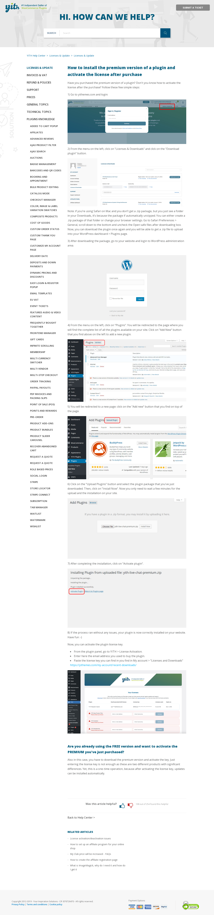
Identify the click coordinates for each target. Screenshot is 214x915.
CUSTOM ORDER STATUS (44, 229)
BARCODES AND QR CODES (45, 170)
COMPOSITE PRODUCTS (44, 216)
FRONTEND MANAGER (43, 333)
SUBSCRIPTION (38, 501)
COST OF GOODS (40, 222)
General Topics (37, 104)
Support (33, 90)
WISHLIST (35, 526)
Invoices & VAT (37, 75)
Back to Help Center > (81, 817)
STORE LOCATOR (40, 488)
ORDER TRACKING (40, 381)
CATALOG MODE (40, 193)
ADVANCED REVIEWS (42, 138)
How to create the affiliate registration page (94, 859)
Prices (31, 97)
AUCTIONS (36, 157)
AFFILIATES (36, 132)
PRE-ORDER (36, 417)
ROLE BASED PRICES (41, 469)
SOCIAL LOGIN (38, 475)
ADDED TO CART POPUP (44, 126)
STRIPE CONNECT (40, 494)
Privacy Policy (18, 904)
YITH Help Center (36, 55)
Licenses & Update (59, 55)
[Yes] (122, 805)
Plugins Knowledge (41, 119)
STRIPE (34, 482)
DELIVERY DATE (39, 256)
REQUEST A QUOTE (41, 456)
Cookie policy (55, 904)
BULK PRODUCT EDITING (44, 187)
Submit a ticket (193, 7)
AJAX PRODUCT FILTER (43, 145)
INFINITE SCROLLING (42, 345)
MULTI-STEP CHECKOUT (44, 375)
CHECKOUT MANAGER (43, 199)
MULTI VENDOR (39, 368)
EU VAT (34, 299)
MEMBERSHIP (37, 352)
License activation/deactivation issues (90, 838)
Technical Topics (39, 112)
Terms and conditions (37, 904)
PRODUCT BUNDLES (41, 429)
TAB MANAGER (39, 507)
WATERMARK (37, 520)
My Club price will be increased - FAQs (90, 854)
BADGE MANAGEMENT (43, 164)
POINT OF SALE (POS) (42, 404)
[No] (130, 805)
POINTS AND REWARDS (43, 410)
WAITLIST (35, 513)
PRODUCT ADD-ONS (41, 423)
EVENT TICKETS (39, 306)
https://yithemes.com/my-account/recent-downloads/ (103, 665)
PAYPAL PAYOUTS (40, 387)
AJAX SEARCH (37, 151)
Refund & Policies (39, 82)
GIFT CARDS (37, 339)
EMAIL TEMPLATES (41, 293)
